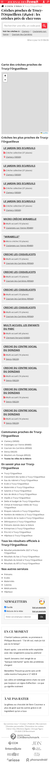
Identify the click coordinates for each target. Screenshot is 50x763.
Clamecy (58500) (13, 157)
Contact (24, 724)
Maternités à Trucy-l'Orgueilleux (19, 487)
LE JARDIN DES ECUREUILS (19, 148)
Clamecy (25, 31)
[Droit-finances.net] (37, 749)
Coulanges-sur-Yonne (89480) (19, 228)
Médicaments (10, 588)
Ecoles (7, 577)
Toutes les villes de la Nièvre (17, 458)
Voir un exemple (39, 607)
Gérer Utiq (11, 729)
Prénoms (8, 574)
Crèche (10, 6)
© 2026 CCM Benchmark (25, 731)
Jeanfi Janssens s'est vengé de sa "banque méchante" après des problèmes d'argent (24, 661)
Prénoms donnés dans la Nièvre (19, 525)
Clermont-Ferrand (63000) (18, 337)
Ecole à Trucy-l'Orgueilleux (16, 483)
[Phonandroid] (37, 760)
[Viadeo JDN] (37, 754)
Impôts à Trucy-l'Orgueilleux (17, 498)
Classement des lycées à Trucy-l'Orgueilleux (24, 477)
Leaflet (45, 133)
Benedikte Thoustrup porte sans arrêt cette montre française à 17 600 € (22, 672)
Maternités (9, 581)
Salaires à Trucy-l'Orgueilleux (17, 490)
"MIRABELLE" (11, 236)
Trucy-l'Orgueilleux (13, 473)
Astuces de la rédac (14, 611)
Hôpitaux (8, 591)
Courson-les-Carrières (22, 34)
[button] (5, 76)
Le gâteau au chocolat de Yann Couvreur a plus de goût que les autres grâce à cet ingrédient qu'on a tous (24, 707)
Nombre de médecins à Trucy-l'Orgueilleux (24, 514)
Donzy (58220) (12, 359)
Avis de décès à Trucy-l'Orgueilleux (20, 494)
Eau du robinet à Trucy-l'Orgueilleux (21, 480)
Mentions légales (23, 729)
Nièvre (19, 6)
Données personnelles (15, 726)
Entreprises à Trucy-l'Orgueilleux (19, 528)
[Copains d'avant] (13, 754)
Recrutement (41, 724)
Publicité (31, 724)
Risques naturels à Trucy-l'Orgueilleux (22, 511)
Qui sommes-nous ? (11, 724)
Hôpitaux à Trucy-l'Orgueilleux (18, 535)
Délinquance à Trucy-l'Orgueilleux (20, 521)
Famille (9, 607)
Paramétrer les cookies (35, 726)
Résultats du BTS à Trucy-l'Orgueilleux (22, 563)
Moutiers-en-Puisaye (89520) (17, 455)
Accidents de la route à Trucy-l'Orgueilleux (24, 518)
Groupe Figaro (37, 729)
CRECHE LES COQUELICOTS (19, 254)
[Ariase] (13, 759)
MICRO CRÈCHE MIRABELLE (19, 219)
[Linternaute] (13, 749)
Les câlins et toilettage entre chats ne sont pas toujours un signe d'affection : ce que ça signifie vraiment (24, 683)
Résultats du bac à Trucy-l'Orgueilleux (22, 556)
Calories (8, 585)
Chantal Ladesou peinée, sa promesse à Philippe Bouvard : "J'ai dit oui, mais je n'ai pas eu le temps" (24, 640)
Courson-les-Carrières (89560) (20, 263)
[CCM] (13, 743)
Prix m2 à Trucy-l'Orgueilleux (17, 532)
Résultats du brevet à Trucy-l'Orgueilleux (23, 560)
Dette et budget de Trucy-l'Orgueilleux (22, 501)
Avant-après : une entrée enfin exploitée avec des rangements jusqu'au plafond (23, 651)
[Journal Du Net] (37, 743)
